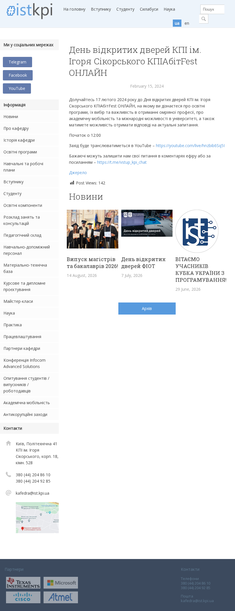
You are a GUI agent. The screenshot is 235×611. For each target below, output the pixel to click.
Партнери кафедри (21, 348)
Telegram (17, 62)
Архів (147, 308)
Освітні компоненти (22, 205)
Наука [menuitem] (169, 9)
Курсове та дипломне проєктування (24, 286)
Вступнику (13, 181)
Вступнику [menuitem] (101, 9)
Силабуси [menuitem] (149, 9)
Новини (10, 116)
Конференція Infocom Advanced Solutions (24, 363)
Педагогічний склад (22, 235)
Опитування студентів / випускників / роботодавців (26, 384)
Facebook (18, 75)
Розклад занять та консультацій (21, 220)
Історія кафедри (19, 140)
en (187, 23)
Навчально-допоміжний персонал (26, 250)
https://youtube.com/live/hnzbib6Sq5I (190, 145)
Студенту (12, 193)
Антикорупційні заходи (25, 414)
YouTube (17, 88)
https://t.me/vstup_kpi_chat (122, 162)
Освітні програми (20, 152)
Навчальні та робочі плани (23, 167)
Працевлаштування (22, 336)
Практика (12, 324)
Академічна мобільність (26, 402)
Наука (9, 313)
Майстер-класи (18, 301)
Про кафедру (16, 128)
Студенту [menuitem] (125, 9)
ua (177, 23)
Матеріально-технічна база (25, 268)
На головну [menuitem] (74, 9)
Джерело (78, 172)
